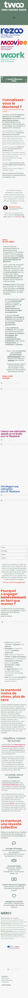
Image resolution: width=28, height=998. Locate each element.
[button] (14, 17)
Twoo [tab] (3, 547)
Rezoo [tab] (4, 554)
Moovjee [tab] (4, 551)
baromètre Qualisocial (10, 785)
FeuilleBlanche (18, 217)
